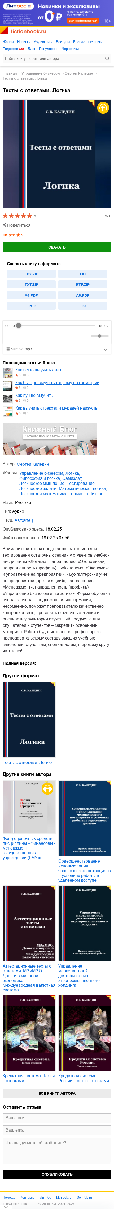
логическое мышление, (42, 483)
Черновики (70, 49)
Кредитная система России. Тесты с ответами (83, 1078)
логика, (72, 473)
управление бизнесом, (41, 473)
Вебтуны (63, 42)
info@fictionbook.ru (16, 1204)
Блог (32, 49)
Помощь (9, 1197)
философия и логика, (40, 478)
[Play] (22, 336)
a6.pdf (82, 295)
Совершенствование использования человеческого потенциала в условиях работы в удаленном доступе (84, 871)
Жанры (8, 42)
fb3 (82, 306)
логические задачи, (38, 488)
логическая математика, (43, 493)
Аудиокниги (43, 42)
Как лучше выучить (34, 395)
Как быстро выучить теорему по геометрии (57, 382)
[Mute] (85, 336)
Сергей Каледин (79, 73)
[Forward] (33, 336)
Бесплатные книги (87, 42)
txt (82, 274)
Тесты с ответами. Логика (28, 762)
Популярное (48, 49)
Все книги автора (57, 1093)
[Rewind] (10, 336)
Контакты (27, 1197)
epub (31, 306)
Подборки (10, 49)
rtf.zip (83, 285)
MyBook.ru (64, 1197)
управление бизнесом (40, 73)
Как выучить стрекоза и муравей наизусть (56, 408)
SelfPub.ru (84, 1197)
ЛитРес (45, 1197)
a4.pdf (31, 295)
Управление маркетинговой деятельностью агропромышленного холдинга (79, 976)
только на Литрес (86, 493)
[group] (57, 332)
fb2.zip (31, 274)
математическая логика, (83, 488)
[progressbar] (57, 326)
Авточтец (24, 520)
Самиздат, (72, 478)
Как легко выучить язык (38, 370)
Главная (10, 73)
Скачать (57, 247)
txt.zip (31, 285)
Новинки (23, 42)
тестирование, (81, 483)
